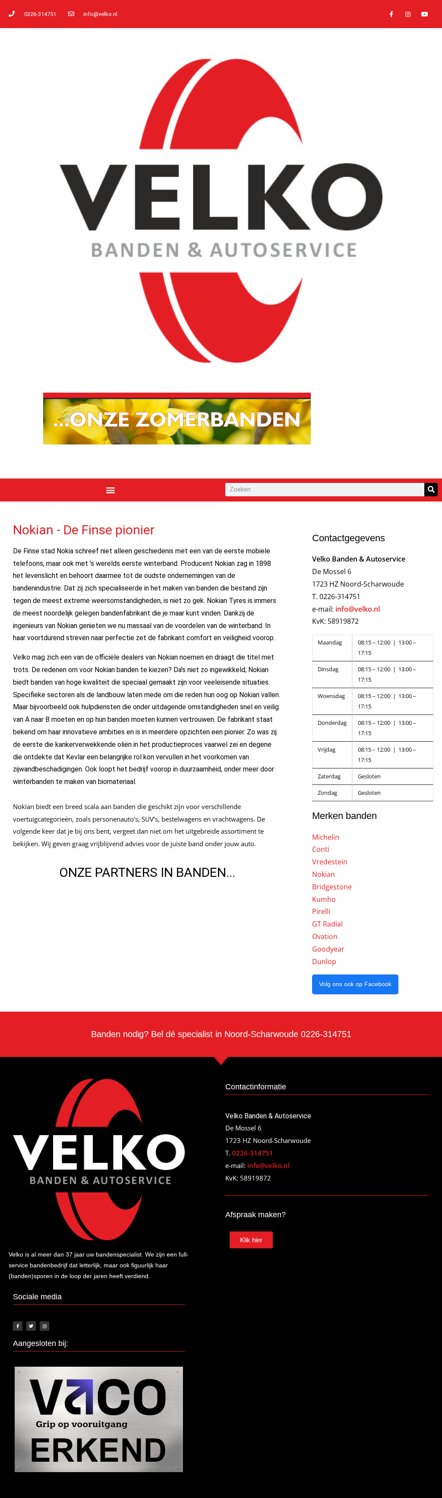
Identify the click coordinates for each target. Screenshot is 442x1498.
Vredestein (329, 861)
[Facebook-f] (390, 14)
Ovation (325, 936)
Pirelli (321, 911)
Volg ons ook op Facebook (355, 984)
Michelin (325, 837)
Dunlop (324, 961)
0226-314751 (252, 1153)
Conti (320, 849)
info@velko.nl (357, 609)
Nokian (323, 874)
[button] (111, 490)
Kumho (324, 899)
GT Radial (327, 924)
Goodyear (328, 949)
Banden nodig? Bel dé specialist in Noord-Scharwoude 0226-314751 (221, 1034)
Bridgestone (332, 887)
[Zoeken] (431, 489)
